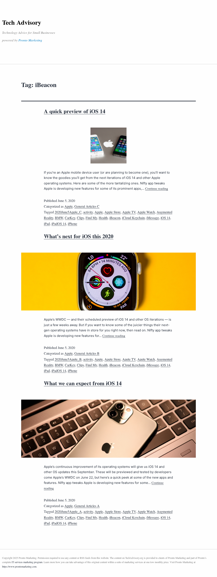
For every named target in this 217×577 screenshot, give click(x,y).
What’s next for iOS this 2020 (78, 236)
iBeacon (114, 217)
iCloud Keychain (133, 217)
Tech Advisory (21, 22)
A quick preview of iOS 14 (74, 111)
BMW (59, 217)
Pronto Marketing (30, 40)
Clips (80, 217)
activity (88, 212)
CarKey (70, 217)
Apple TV (129, 212)
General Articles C (86, 206)
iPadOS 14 (58, 223)
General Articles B (86, 353)
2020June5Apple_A (68, 511)
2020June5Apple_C (68, 212)
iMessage (152, 217)
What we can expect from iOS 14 (83, 383)
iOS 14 (165, 217)
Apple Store (112, 212)
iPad (47, 223)
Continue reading (156, 188)
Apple (68, 206)
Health (103, 217)
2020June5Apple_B (68, 359)
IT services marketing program (27, 562)
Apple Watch (146, 212)
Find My (91, 217)
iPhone (72, 223)
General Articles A (87, 506)
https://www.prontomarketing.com (19, 566)
